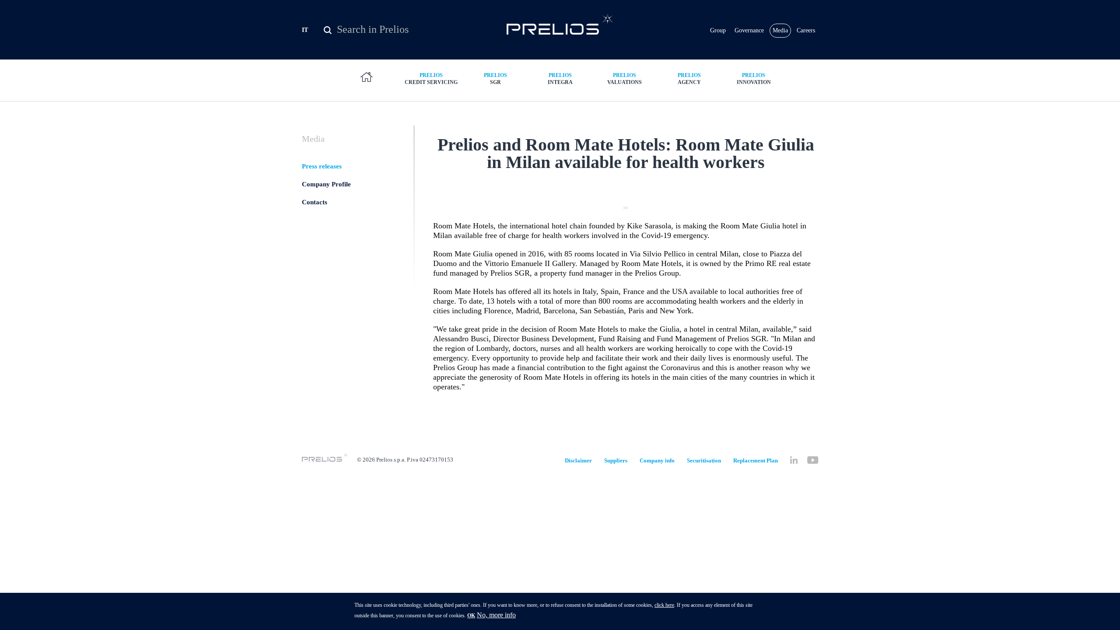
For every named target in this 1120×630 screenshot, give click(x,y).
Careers (806, 30)
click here (664, 605)
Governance (749, 30)
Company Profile (326, 184)
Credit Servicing (431, 78)
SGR (495, 78)
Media (780, 30)
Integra (560, 78)
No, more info (496, 615)
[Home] (560, 24)
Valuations (624, 78)
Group (718, 30)
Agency (689, 78)
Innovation (754, 78)
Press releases (322, 166)
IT (305, 30)
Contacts (314, 202)
